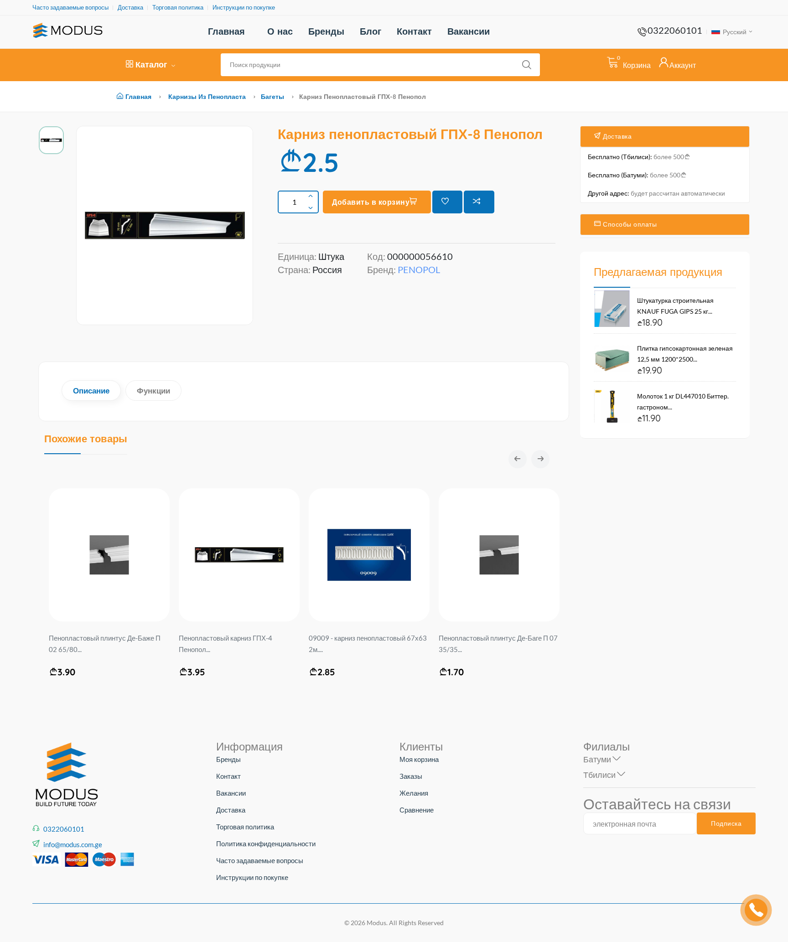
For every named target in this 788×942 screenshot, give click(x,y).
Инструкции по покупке (244, 7)
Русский (734, 32)
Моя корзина (419, 759)
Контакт (414, 31)
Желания (413, 793)
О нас (280, 31)
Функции (153, 390)
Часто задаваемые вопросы (70, 7)
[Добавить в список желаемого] (447, 202)
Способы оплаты (629, 224)
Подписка (726, 823)
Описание (91, 390)
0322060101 (675, 30)
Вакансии (468, 31)
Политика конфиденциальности (266, 843)
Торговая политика (177, 7)
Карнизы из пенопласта (207, 97)
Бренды (326, 31)
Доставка (130, 7)
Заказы (410, 776)
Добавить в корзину (371, 202)
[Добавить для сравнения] (479, 202)
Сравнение (416, 810)
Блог (370, 31)
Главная (226, 31)
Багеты (272, 97)
